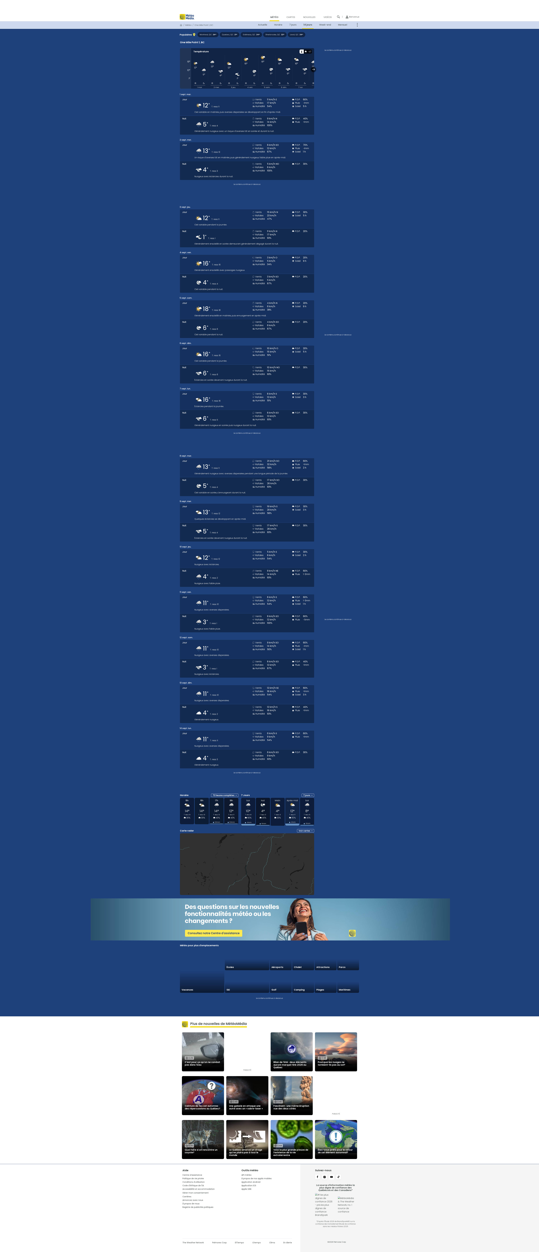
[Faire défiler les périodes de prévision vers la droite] (313, 69)
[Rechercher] (338, 16)
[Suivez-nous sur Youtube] (331, 1177)
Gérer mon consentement (195, 1193)
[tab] (302, 52)
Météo (188, 25)
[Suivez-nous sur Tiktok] (338, 1177)
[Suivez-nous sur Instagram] (324, 1177)
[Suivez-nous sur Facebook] (317, 1177)
